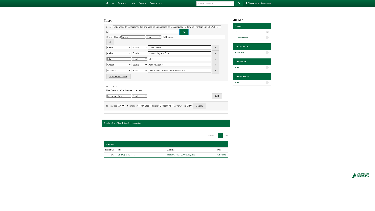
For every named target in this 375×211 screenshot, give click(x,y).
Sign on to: (252, 3)
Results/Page (111, 106)
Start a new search (118, 76)
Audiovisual (221, 155)
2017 (237, 67)
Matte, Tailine (191, 155)
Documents (155, 3)
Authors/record (180, 106)
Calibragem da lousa (126, 155)
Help (133, 3)
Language (265, 3)
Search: (109, 27)
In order (155, 106)
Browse (121, 3)
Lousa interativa (241, 37)
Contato (142, 3)
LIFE (237, 32)
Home (111, 3)
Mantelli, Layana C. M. (176, 155)
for (107, 32)
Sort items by (132, 106)
